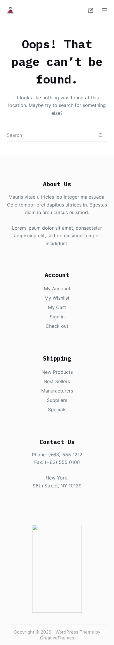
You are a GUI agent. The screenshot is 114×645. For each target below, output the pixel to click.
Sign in (57, 317)
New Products (57, 372)
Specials (57, 409)
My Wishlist (57, 298)
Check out (57, 326)
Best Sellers (57, 381)
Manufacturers (57, 391)
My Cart (57, 307)
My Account (57, 288)
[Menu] (104, 10)
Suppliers (57, 400)
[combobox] (50, 135)
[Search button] (100, 135)
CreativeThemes (57, 638)
